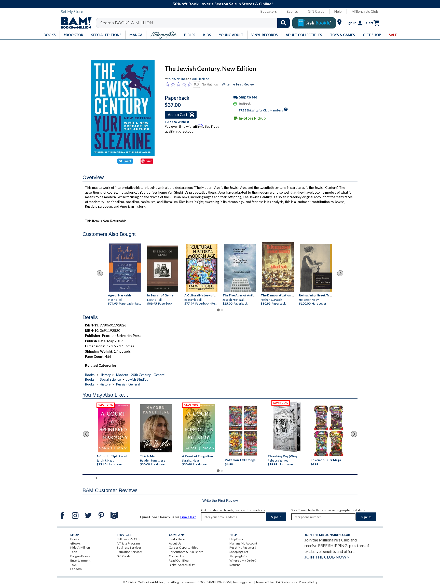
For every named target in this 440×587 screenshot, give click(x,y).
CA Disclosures (286, 582)
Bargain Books (80, 556)
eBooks (75, 543)
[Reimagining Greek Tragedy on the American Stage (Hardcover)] (316, 268)
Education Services (130, 552)
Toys (73, 565)
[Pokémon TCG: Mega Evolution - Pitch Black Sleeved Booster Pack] (328, 430)
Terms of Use (265, 582)
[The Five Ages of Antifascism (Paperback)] (240, 268)
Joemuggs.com (243, 582)
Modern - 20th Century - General (140, 375)
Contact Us (176, 556)
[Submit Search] (283, 23)
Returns (234, 565)
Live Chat (188, 517)
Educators (268, 11)
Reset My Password (242, 547)
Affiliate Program (128, 543)
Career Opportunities (183, 547)
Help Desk (236, 539)
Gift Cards (316, 11)
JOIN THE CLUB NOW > (327, 556)
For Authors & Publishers (186, 552)
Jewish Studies (137, 379)
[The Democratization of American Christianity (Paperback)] (278, 267)
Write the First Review (238, 84)
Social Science (110, 379)
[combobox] (196, 23)
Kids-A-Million (80, 547)
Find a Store (177, 539)
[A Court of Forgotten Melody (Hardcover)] (199, 428)
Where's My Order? (242, 560)
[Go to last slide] (100, 273)
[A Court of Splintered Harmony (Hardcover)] (114, 428)
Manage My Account (243, 543)
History (105, 375)
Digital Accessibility (182, 565)
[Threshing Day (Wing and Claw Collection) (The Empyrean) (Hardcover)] (287, 427)
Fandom (76, 569)
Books (89, 375)
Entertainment (80, 560)
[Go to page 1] (218, 310)
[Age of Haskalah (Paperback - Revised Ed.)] (125, 268)
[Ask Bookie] (314, 22)
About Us (175, 543)
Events (292, 11)
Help (338, 11)
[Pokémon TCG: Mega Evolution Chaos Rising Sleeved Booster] (243, 430)
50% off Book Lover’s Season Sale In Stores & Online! (223, 3)
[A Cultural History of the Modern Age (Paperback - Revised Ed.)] (201, 268)
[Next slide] (340, 273)
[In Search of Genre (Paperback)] (162, 269)
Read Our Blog (178, 560)
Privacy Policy (308, 582)
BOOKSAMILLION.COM (214, 582)
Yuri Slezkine (177, 79)
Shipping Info (237, 556)
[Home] (74, 23)
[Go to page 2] (222, 310)
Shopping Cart (238, 552)
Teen (73, 552)
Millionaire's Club (365, 11)
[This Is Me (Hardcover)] (156, 428)
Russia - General (128, 384)
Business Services (129, 547)
